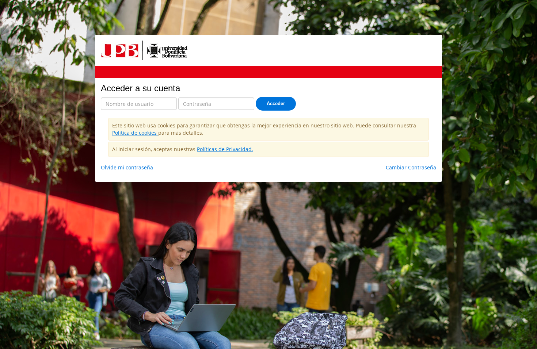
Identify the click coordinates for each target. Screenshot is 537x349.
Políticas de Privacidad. (225, 149)
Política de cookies (135, 132)
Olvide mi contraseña (127, 167)
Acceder (276, 103)
